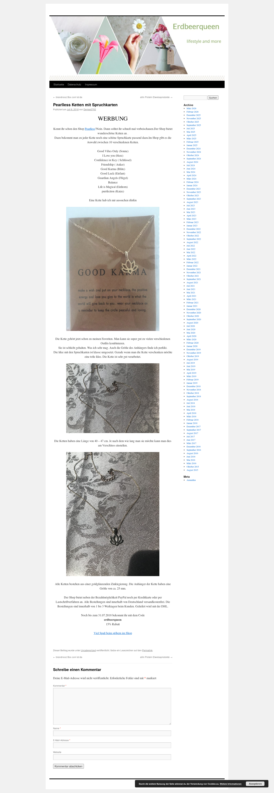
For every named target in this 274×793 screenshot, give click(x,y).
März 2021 (191, 299)
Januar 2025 (192, 145)
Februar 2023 (193, 222)
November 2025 (194, 118)
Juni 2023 (191, 208)
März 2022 (191, 258)
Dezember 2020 (194, 309)
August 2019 (192, 359)
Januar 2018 (192, 423)
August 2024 (192, 161)
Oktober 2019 (193, 356)
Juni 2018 (191, 406)
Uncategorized (88, 650)
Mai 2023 (191, 212)
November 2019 (194, 352)
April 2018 (191, 412)
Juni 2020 (191, 329)
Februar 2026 (193, 111)
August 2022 (192, 242)
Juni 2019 (191, 366)
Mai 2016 (191, 459)
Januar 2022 (192, 265)
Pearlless (90, 129)
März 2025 (191, 138)
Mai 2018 (191, 409)
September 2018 (194, 396)
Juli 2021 (191, 285)
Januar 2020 (192, 346)
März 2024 (191, 178)
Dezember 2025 (194, 114)
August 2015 (192, 469)
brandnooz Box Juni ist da (67, 97)
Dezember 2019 (194, 349)
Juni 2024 (191, 168)
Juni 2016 (191, 456)
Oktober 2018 (193, 392)
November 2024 (194, 151)
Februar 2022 (193, 262)
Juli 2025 (191, 128)
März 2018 (191, 416)
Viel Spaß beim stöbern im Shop (113, 633)
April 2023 (191, 215)
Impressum (91, 84)
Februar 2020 (193, 342)
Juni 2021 (191, 289)
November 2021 (194, 272)
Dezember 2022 (194, 228)
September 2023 (194, 198)
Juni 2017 (191, 439)
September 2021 (194, 279)
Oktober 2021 (193, 275)
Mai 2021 (191, 292)
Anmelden (191, 479)
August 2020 (192, 322)
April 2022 (191, 255)
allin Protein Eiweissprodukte (156, 97)
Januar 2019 (192, 382)
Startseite (58, 84)
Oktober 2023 (193, 195)
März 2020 (191, 339)
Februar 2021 (193, 302)
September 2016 (194, 449)
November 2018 (194, 389)
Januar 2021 (192, 305)
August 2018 (192, 399)
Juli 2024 (191, 165)
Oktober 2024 (193, 155)
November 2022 (194, 232)
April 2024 (191, 175)
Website (57, 752)
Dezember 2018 (194, 386)
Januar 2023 (192, 225)
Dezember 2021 (194, 268)
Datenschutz (74, 84)
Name (57, 728)
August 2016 (192, 453)
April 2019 (191, 372)
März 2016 (191, 463)
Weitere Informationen (231, 783)
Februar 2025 (193, 141)
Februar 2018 (193, 419)
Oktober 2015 (193, 466)
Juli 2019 (191, 362)
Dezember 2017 (194, 426)
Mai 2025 (191, 131)
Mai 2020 (191, 332)
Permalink (147, 650)
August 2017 (192, 433)
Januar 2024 (192, 185)
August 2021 (192, 282)
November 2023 (194, 191)
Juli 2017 (191, 436)
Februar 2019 (193, 379)
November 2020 (194, 312)
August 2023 (192, 202)
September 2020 (194, 319)
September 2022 (194, 238)
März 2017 (191, 443)
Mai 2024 (191, 171)
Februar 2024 (193, 181)
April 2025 (191, 135)
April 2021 (191, 295)
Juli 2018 (191, 402)
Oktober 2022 (193, 235)
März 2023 (191, 218)
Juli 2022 (191, 245)
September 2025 (194, 125)
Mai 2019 (191, 369)
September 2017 (194, 429)
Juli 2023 (191, 205)
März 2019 (191, 376)
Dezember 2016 (194, 446)
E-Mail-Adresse (61, 740)
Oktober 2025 (193, 121)
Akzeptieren (255, 783)
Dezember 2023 (194, 188)
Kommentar (59, 685)
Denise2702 (90, 109)
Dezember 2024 (194, 148)
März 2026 (191, 108)
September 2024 (194, 158)
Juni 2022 (191, 248)
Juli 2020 (191, 325)
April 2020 (191, 335)
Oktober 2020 (193, 315)
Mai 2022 (191, 252)
